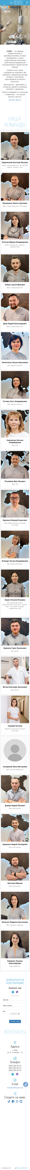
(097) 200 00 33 (18, 2)
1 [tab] (7, 41)
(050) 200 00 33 (18, 1)
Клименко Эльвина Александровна (15, 962)
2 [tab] (9, 41)
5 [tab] (18, 41)
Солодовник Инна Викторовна (15, 766)
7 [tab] (23, 41)
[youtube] (21, 1101)
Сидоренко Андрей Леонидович (15, 844)
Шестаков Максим (15, 883)
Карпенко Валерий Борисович (15, 520)
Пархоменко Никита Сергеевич (15, 203)
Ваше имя (5, 1000)
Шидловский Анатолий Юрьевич (15, 162)
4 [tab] (15, 41)
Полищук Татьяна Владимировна (15, 561)
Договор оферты (15, 100)
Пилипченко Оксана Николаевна (15, 362)
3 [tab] (12, 41)
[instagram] (17, 1101)
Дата (4, 1011)
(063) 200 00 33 (15, 1070)
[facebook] (13, 1101)
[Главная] (10, 7)
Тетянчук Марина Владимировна (15, 242)
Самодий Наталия (15, 726)
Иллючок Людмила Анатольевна (15, 922)
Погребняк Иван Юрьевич (15, 481)
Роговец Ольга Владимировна (15, 401)
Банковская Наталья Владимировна (15, 441)
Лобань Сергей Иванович (15, 285)
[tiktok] (9, 1101)
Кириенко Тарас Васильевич (15, 648)
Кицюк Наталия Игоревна (15, 600)
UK (24, 2)
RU (27, 2)
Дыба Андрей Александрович (15, 323)
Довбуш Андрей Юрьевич (15, 805)
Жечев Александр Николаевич (15, 687)
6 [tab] (20, 41)
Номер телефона (7, 1005)
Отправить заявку (15, 1021)
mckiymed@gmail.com (15, 1088)
